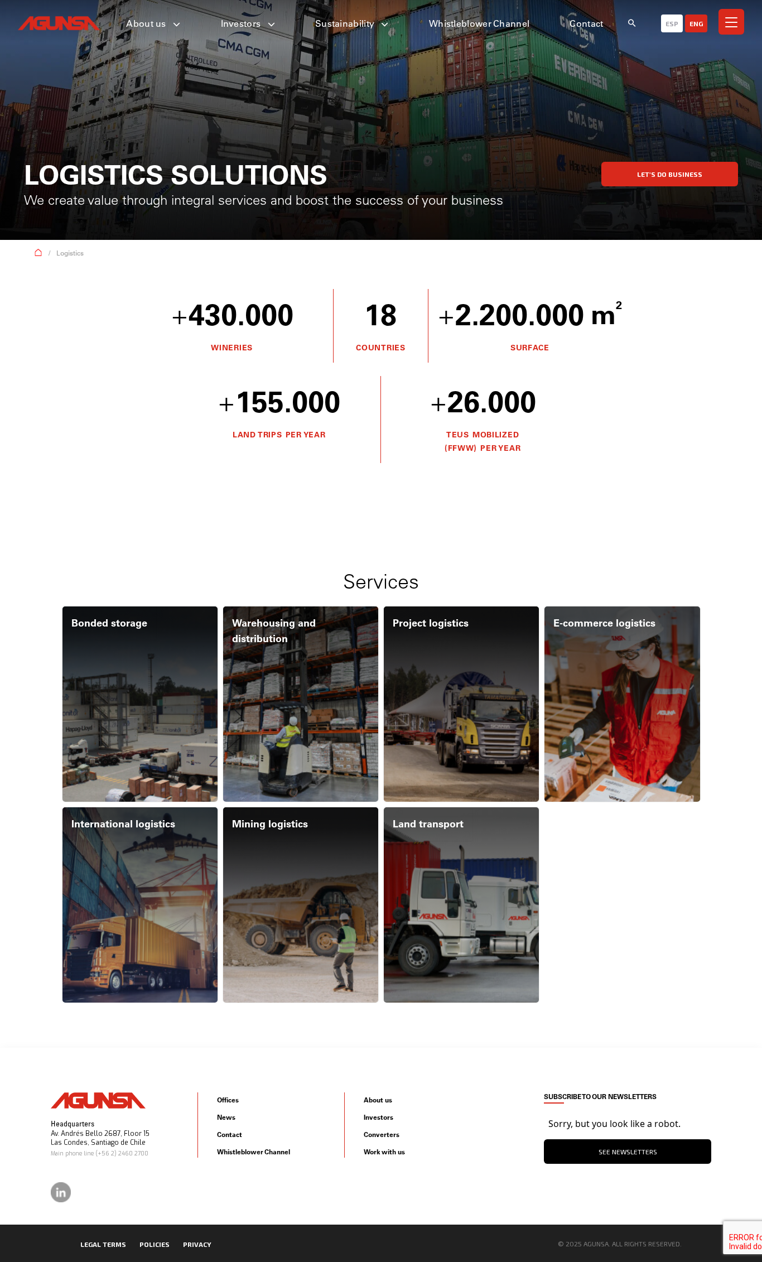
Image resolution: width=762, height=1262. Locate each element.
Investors (242, 23)
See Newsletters (628, 1151)
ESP (671, 23)
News (226, 1117)
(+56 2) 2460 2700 (121, 1153)
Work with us (384, 1152)
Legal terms (103, 1244)
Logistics (70, 253)
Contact (586, 23)
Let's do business (669, 174)
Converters (381, 1134)
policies (154, 1244)
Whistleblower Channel (479, 23)
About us (147, 23)
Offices (228, 1100)
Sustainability (346, 23)
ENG (696, 23)
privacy (197, 1244)
